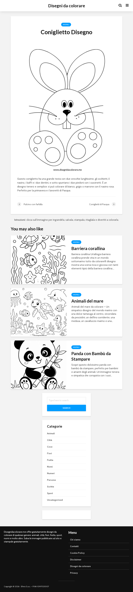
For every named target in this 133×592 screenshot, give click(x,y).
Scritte (50, 486)
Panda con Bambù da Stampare (91, 356)
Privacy (74, 572)
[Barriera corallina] (38, 259)
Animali (66, 25)
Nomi (50, 466)
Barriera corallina (88, 248)
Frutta (50, 460)
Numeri (51, 473)
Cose (49, 446)
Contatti (74, 546)
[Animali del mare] (38, 312)
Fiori (49, 453)
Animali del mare (87, 301)
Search (66, 408)
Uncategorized (55, 499)
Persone (51, 479)
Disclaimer (75, 559)
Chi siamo (75, 539)
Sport (50, 493)
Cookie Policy (77, 552)
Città (49, 440)
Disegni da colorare (66, 5)
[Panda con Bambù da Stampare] (38, 364)
